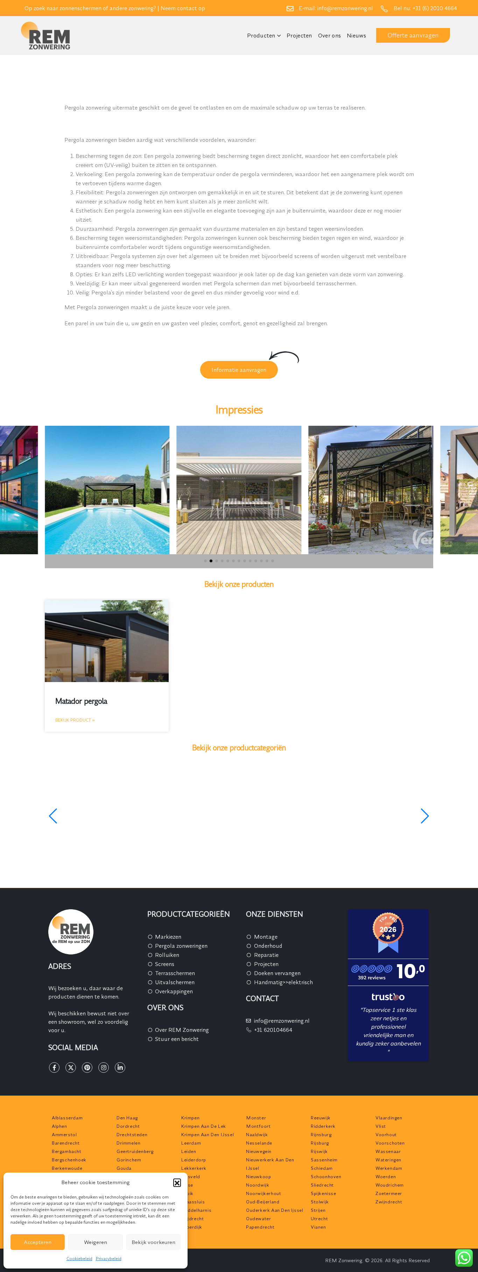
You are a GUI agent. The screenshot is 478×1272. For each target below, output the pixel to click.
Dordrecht (128, 1126)
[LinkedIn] (120, 1067)
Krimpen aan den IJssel (207, 1134)
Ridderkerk (323, 1126)
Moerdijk (191, 1227)
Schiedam (322, 1168)
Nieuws (356, 35)
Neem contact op (183, 8)
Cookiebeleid (79, 1258)
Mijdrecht (192, 1218)
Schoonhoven (326, 1176)
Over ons (329, 35)
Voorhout (386, 1134)
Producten (261, 35)
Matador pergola (81, 701)
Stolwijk (320, 1201)
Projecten (299, 35)
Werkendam (388, 1168)
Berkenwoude (67, 1168)
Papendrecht (260, 1227)
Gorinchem (129, 1159)
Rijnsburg (321, 1134)
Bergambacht (67, 1151)
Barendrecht (66, 1143)
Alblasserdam (67, 1117)
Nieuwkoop (258, 1176)
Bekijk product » (75, 720)
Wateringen (388, 1159)
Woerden (385, 1176)
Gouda (124, 1168)
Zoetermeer (388, 1193)
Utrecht (319, 1218)
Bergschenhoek (69, 1159)
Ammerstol (64, 1134)
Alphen (59, 1126)
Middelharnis (196, 1210)
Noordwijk (257, 1185)
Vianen (318, 1227)
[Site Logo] (45, 35)
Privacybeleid (108, 1258)
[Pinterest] (87, 1067)
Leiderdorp (193, 1159)
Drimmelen (128, 1143)
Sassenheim (324, 1159)
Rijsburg (320, 1143)
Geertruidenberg (135, 1151)
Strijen (318, 1210)
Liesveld (190, 1176)
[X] (70, 1067)
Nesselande (259, 1143)
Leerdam (191, 1143)
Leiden (188, 1151)
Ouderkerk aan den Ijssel (274, 1210)
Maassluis (193, 1201)
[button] (177, 1182)
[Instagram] (103, 1067)
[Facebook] (54, 1067)
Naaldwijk (257, 1134)
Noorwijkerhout (263, 1193)
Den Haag (127, 1117)
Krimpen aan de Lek (203, 1126)
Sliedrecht (322, 1185)
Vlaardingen (388, 1117)
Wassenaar (388, 1151)
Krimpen (190, 1117)
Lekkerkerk (193, 1168)
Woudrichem (389, 1185)
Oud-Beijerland (262, 1201)
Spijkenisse (323, 1193)
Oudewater (258, 1218)
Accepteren (37, 1242)
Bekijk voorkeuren (153, 1242)
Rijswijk (319, 1151)
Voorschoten (390, 1143)
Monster (256, 1117)
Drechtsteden (132, 1134)
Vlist (380, 1126)
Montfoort (258, 1126)
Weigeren (95, 1242)
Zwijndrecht (388, 1201)
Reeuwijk (321, 1117)
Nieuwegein (259, 1151)
